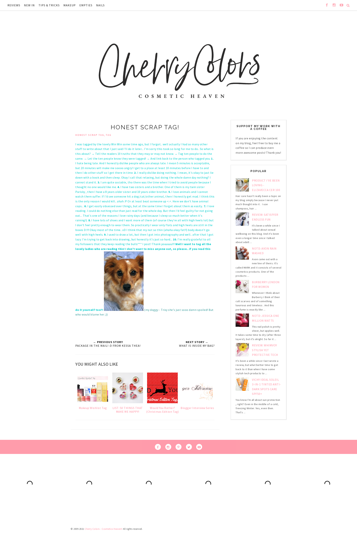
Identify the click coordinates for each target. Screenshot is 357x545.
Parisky (80, 192)
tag (108, 135)
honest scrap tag (89, 135)
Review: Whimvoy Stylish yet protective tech (265, 350)
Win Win (116, 144)
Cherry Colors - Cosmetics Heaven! (103, 529)
